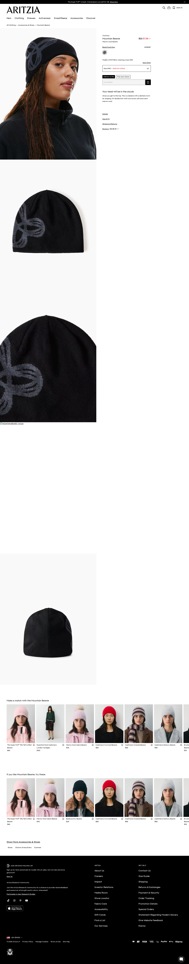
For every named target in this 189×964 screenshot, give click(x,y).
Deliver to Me (108, 77)
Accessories (76, 18)
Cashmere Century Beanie (165, 745)
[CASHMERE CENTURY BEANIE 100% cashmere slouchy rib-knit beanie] (168, 723)
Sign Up (9, 876)
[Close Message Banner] (184, 2)
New (9, 18)
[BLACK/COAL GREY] (104, 52)
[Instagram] (14, 900)
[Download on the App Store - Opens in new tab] (37, 908)
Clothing (19, 18)
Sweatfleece (60, 18)
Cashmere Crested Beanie (135, 745)
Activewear (45, 18)
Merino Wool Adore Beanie (76, 745)
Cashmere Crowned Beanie (106, 745)
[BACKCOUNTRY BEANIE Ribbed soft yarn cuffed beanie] (80, 797)
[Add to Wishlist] (34, 745)
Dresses (31, 18)
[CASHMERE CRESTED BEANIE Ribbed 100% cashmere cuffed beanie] (139, 723)
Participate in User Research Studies (21, 894)
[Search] (163, 7)
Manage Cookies (41, 941)
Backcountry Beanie (74, 819)
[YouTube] (26, 900)
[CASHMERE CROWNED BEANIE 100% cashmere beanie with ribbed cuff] (109, 723)
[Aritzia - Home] (23, 10)
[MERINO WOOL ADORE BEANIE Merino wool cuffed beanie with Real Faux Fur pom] (80, 723)
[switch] (150, 39)
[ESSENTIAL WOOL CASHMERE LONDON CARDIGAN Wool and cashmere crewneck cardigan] (50, 723)
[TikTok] (8, 900)
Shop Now (114, 2)
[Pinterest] (20, 900)
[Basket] (168, 8)
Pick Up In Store (123, 77)
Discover (90, 18)
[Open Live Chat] (181, 959)
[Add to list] (148, 82)
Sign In (179, 8)
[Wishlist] (173, 8)
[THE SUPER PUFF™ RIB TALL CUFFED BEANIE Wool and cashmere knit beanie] (21, 723)
